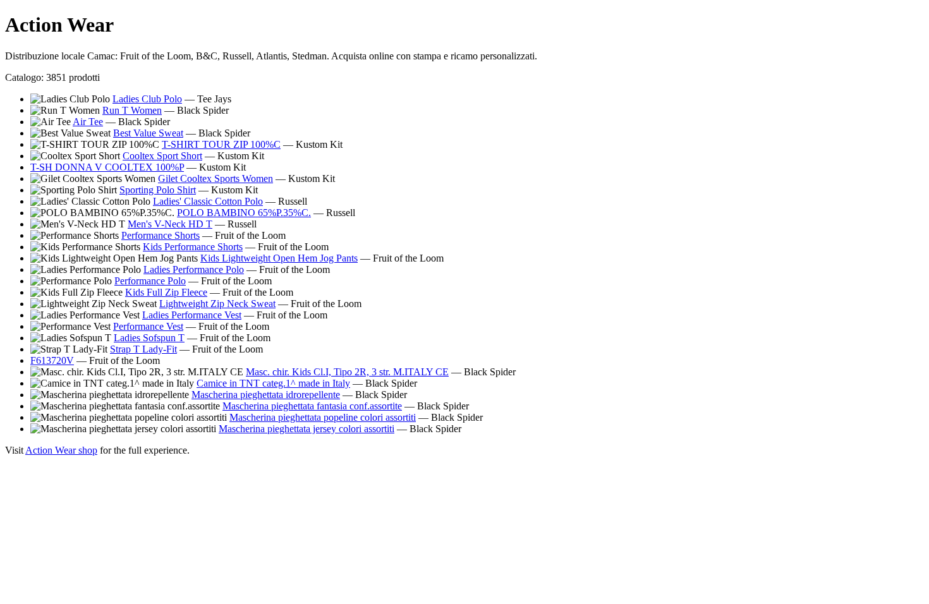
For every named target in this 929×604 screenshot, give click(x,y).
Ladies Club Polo (147, 99)
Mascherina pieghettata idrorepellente (265, 394)
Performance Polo (150, 280)
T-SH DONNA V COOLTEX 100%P (107, 167)
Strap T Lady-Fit (143, 349)
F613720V (52, 360)
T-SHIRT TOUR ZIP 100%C (221, 144)
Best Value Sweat (148, 133)
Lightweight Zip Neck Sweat (217, 303)
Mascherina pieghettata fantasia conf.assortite (312, 406)
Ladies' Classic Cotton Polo (208, 201)
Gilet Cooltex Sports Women (215, 178)
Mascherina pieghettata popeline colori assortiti (322, 417)
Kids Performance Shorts (193, 246)
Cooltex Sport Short (162, 155)
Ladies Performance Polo (193, 269)
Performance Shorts (160, 235)
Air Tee (88, 121)
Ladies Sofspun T (149, 337)
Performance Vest (148, 326)
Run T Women (132, 110)
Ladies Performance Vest (191, 315)
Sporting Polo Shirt (157, 189)
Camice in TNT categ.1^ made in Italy (273, 383)
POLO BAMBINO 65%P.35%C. (244, 212)
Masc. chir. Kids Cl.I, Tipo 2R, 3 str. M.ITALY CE (347, 371)
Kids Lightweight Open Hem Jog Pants (279, 258)
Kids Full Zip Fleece (166, 292)
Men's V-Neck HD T (170, 224)
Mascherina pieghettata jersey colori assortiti (306, 428)
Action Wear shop (61, 450)
